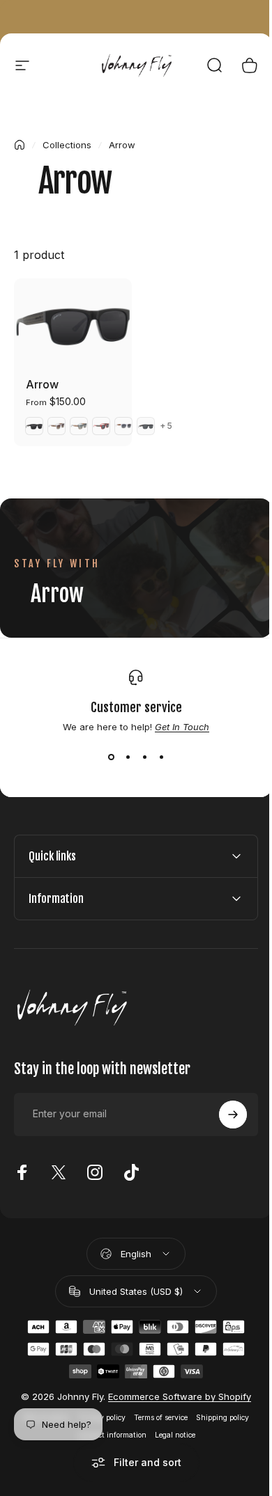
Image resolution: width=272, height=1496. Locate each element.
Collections (67, 144)
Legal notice (169, 1430)
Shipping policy (217, 1413)
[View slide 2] (127, 757)
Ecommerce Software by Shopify (174, 1392)
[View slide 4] (161, 757)
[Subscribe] (222, 1110)
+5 (166, 426)
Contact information (106, 1430)
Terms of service (156, 1413)
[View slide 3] (144, 757)
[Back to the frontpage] (19, 144)
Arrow (42, 384)
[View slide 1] (111, 757)
